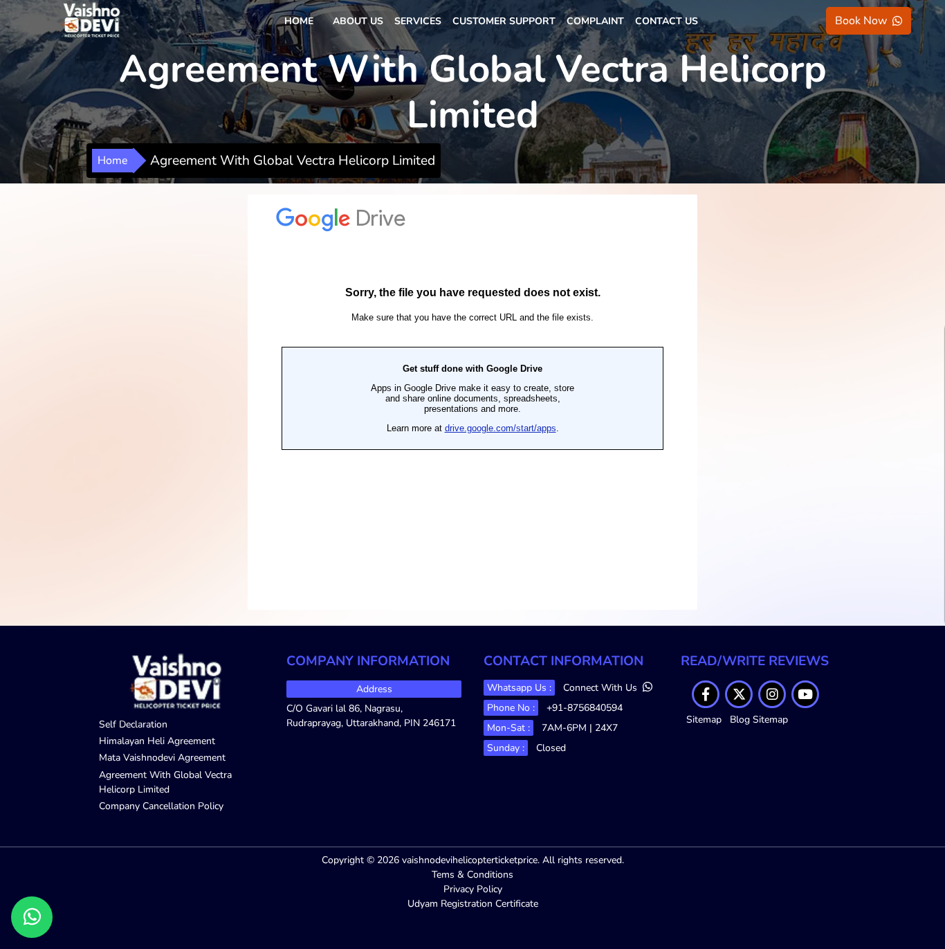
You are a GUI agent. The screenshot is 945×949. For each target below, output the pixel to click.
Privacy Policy (472, 889)
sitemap (704, 719)
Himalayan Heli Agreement (157, 741)
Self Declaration (133, 724)
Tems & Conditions (472, 874)
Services (417, 21)
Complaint (595, 21)
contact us (666, 21)
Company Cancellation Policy (161, 806)
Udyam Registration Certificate (472, 903)
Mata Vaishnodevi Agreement (162, 757)
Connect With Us (601, 687)
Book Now (861, 20)
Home (298, 21)
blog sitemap (759, 719)
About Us (358, 21)
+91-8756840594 (585, 707)
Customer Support (504, 21)
